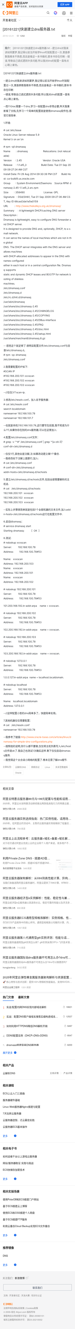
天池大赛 (25, 1295)
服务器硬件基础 (11, 1100)
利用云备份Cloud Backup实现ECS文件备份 (26, 1226)
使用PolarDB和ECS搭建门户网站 (21, 1199)
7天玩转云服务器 (12, 1113)
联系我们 (37, 1287)
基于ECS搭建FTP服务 (15, 1219)
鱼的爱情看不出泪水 (12, 868)
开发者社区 (14, 1295)
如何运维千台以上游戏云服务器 (20, 1156)
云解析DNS (20, 766)
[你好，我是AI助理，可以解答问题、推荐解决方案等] (55, 12)
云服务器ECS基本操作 (15, 1126)
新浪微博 (20, 1278)
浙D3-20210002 (34, 1319)
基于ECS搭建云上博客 (15, 1206)
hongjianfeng (9, 967)
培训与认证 (36, 1295)
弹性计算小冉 (9, 808)
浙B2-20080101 (36, 1315)
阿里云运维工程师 (11, 987)
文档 (5, 1295)
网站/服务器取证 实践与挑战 (18, 1163)
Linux (47, 766)
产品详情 (67, 1073)
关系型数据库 (61, 766)
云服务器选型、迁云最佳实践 (19, 1120)
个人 (69, 20)
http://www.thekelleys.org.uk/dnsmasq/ (38, 205)
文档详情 (54, 1073)
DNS (5, 1255)
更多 (5, 1136)
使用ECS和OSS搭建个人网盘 (19, 1212)
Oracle (18, 772)
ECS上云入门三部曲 (14, 1093)
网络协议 (35, 766)
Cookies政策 (32, 1308)
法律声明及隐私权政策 (13, 1308)
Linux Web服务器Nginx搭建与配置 (21, 1106)
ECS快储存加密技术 (14, 1169)
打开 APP (64, 4)
